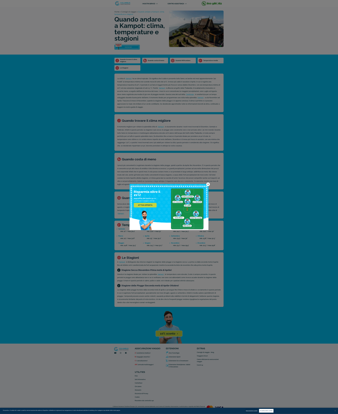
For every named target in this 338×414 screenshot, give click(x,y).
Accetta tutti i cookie (266, 410)
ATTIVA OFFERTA (145, 205)
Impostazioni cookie (251, 410)
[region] (169, 411)
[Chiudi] (335, 411)
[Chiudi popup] (208, 184)
